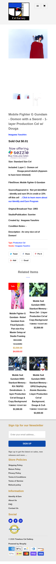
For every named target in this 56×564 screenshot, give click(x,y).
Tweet (15, 254)
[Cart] (44, 6)
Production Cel (19, 243)
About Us (12, 500)
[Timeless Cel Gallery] (18, 13)
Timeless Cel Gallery (24, 539)
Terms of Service (15, 481)
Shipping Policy (15, 465)
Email (26, 260)
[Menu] (38, 6)
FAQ (10, 504)
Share (27, 254)
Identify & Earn (15, 496)
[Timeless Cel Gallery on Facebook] (16, 521)
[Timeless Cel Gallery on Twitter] (10, 521)
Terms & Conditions (17, 477)
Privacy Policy (14, 473)
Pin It (40, 254)
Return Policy (14, 469)
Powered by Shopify (17, 544)
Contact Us (13, 508)
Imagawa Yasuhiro (17, 135)
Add (14, 260)
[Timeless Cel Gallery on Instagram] (21, 521)
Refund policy (14, 485)
